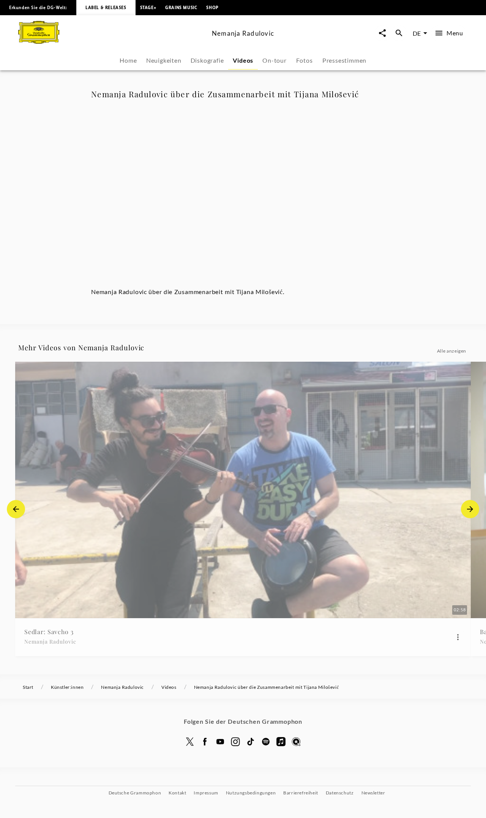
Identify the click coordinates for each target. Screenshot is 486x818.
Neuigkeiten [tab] (163, 60)
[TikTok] (250, 741)
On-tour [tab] (274, 60)
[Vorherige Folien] (16, 509)
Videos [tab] (243, 60)
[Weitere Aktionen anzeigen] (457, 637)
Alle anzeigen (451, 351)
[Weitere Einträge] (470, 509)
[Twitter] (189, 741)
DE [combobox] (417, 33)
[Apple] (281, 741)
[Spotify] (265, 741)
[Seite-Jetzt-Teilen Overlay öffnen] (382, 33)
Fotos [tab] (304, 60)
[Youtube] (220, 741)
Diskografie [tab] (207, 60)
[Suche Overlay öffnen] (399, 33)
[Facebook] (205, 741)
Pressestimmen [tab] (344, 60)
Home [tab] (128, 60)
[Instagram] (235, 741)
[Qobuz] (296, 741)
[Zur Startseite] (112, 41)
